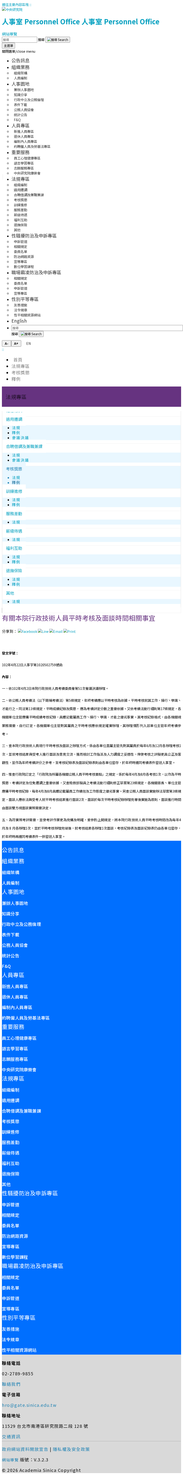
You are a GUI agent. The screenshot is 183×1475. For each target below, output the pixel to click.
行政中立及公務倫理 (21, 924)
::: (30, 4)
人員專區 (20, 125)
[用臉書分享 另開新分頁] (27, 631)
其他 (17, 229)
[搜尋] (57, 40)
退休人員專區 (15, 997)
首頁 (16, 359)
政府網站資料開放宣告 (25, 1449)
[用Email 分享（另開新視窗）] (56, 631)
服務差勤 (14, 513)
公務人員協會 (15, 945)
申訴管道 (10, 1204)
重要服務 (20, 152)
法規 (16, 427)
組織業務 (20, 67)
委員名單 (10, 1225)
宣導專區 (20, 293)
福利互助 (14, 548)
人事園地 (20, 83)
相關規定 (10, 1215)
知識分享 (10, 913)
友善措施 (10, 1329)
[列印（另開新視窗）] (69, 631)
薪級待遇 (14, 531)
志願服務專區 (15, 1059)
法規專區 (20, 178)
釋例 (15, 379)
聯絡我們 (11, 1384)
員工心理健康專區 (19, 1038)
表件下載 (10, 934)
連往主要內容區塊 (15, 4)
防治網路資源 (15, 1236)
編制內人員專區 (17, 1007)
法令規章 (10, 1339)
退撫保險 (14, 570)
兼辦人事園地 (15, 903)
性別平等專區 (25, 299)
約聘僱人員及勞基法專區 (32, 146)
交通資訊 (11, 1436)
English (19, 320)
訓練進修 (14, 491)
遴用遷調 (14, 419)
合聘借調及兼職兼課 (24, 446)
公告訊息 (20, 60)
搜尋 (41, 39)
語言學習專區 (15, 1048)
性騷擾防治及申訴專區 (34, 235)
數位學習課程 (24, 266)
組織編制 (10, 1090)
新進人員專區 (15, 986)
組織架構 (10, 872)
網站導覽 (9, 34)
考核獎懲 (20, 372)
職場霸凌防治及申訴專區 (36, 272)
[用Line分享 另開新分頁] (43, 631)
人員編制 (20, 77)
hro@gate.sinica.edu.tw (29, 1405)
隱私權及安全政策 (71, 1449)
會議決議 (20, 437)
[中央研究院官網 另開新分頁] (12, 9)
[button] (18, 51)
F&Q (17, 119)
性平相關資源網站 (27, 314)
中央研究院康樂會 (27, 172)
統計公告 (10, 955)
